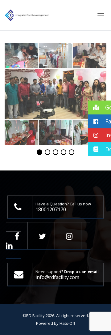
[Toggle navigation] (101, 15)
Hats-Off (67, 323)
